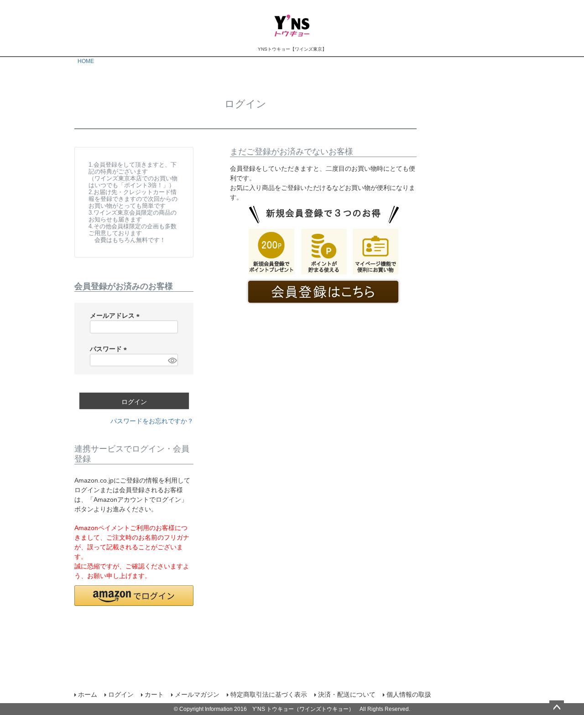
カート (154, 694)
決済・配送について (346, 694)
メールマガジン (197, 694)
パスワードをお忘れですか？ (151, 421)
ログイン (121, 694)
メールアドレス (116, 315)
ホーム (87, 694)
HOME (86, 61)
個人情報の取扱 (408, 694)
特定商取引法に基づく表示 (268, 694)
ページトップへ (556, 707)
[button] (133, 595)
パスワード (110, 348)
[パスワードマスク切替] (171, 360)
